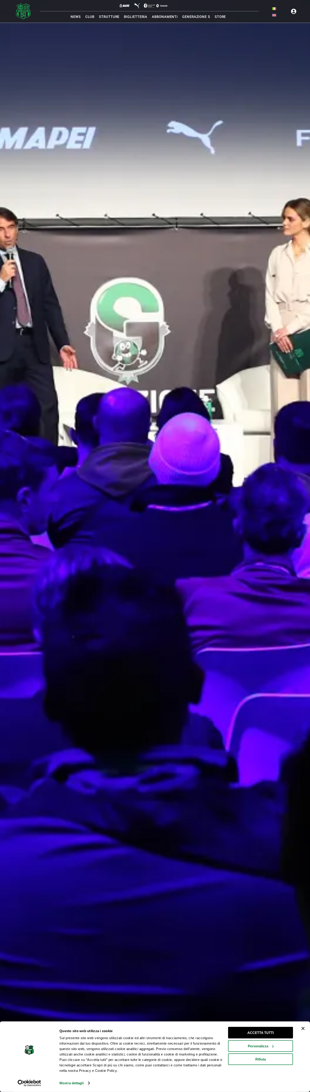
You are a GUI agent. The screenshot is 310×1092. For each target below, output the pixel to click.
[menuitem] (274, 8)
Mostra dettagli (71, 1083)
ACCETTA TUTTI (260, 1033)
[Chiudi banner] (303, 1028)
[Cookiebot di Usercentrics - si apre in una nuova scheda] (29, 1083)
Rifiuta (260, 1059)
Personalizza (258, 1046)
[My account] (293, 11)
